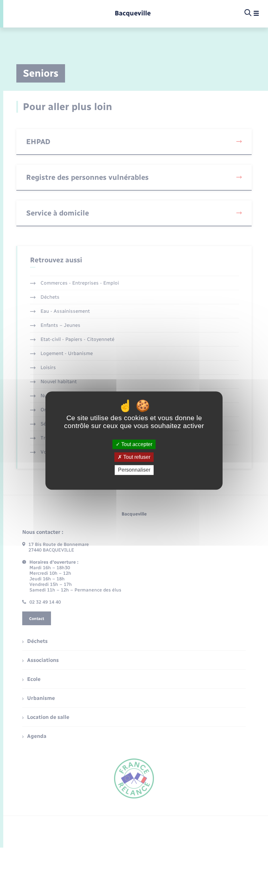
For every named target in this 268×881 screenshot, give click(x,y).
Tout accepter (136, 444)
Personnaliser (134, 470)
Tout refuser (136, 457)
